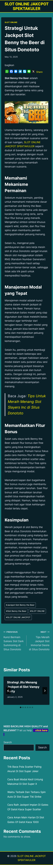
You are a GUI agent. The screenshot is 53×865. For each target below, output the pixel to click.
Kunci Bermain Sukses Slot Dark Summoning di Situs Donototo (14, 641)
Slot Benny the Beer (16, 611)
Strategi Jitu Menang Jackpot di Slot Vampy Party (23, 687)
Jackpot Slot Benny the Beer (20, 605)
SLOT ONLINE (11, 22)
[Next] (44, 690)
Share (39, 71)
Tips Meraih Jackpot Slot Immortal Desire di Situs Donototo (39, 641)
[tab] (20, 707)
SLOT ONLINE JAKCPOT (18, 617)
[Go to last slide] (8, 690)
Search (8, 742)
